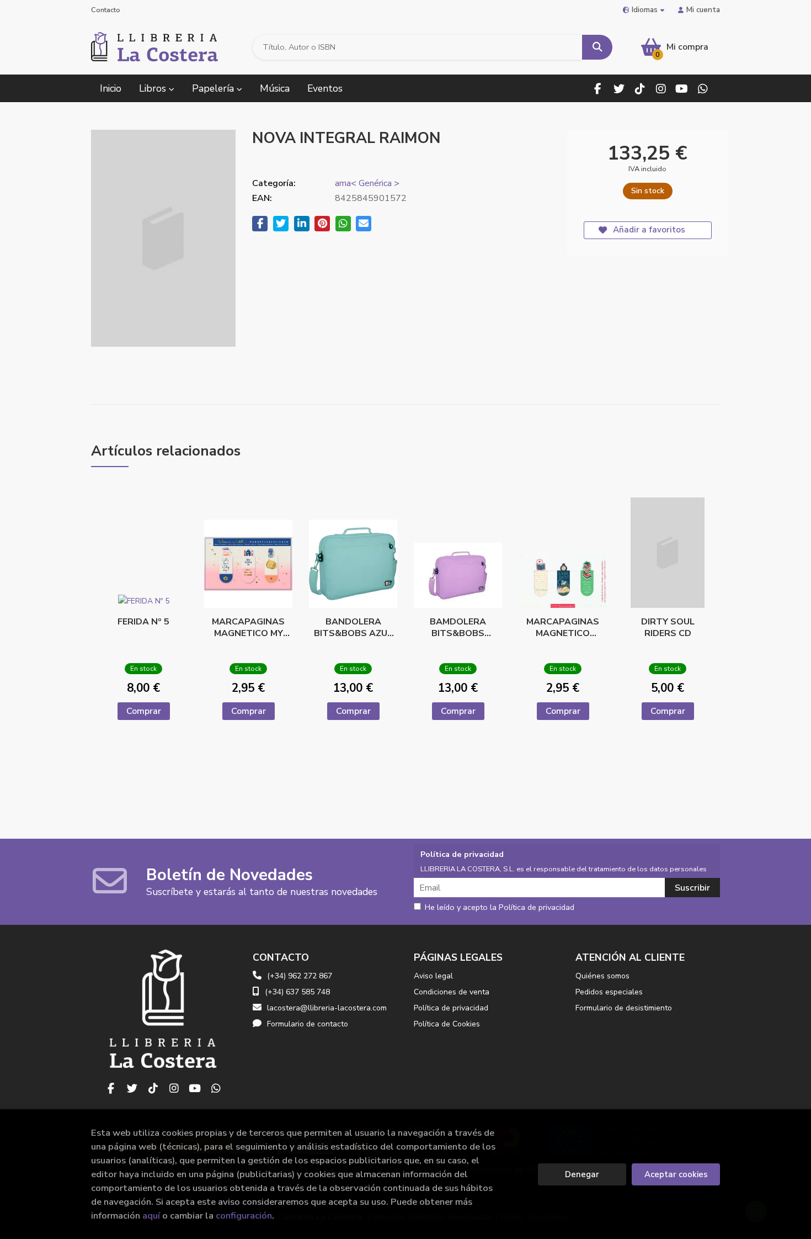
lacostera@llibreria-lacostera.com (327, 1008)
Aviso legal (433, 976)
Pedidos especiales (609, 992)
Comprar (143, 711)
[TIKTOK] (640, 89)
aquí (151, 1215)
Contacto (105, 10)
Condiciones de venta (451, 992)
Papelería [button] (214, 88)
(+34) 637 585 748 (297, 992)
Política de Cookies (447, 1024)
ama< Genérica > (367, 183)
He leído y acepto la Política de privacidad (499, 908)
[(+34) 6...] (702, 89)
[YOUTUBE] (682, 89)
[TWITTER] (619, 89)
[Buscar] (597, 47)
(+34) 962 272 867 (299, 976)
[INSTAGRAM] (661, 89)
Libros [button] (154, 88)
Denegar (582, 1174)
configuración (244, 1215)
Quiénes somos (602, 976)
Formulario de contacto (307, 1024)
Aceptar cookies (676, 1174)
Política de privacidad (451, 1008)
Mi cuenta (703, 9)
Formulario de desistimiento (623, 1008)
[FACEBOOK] (598, 89)
